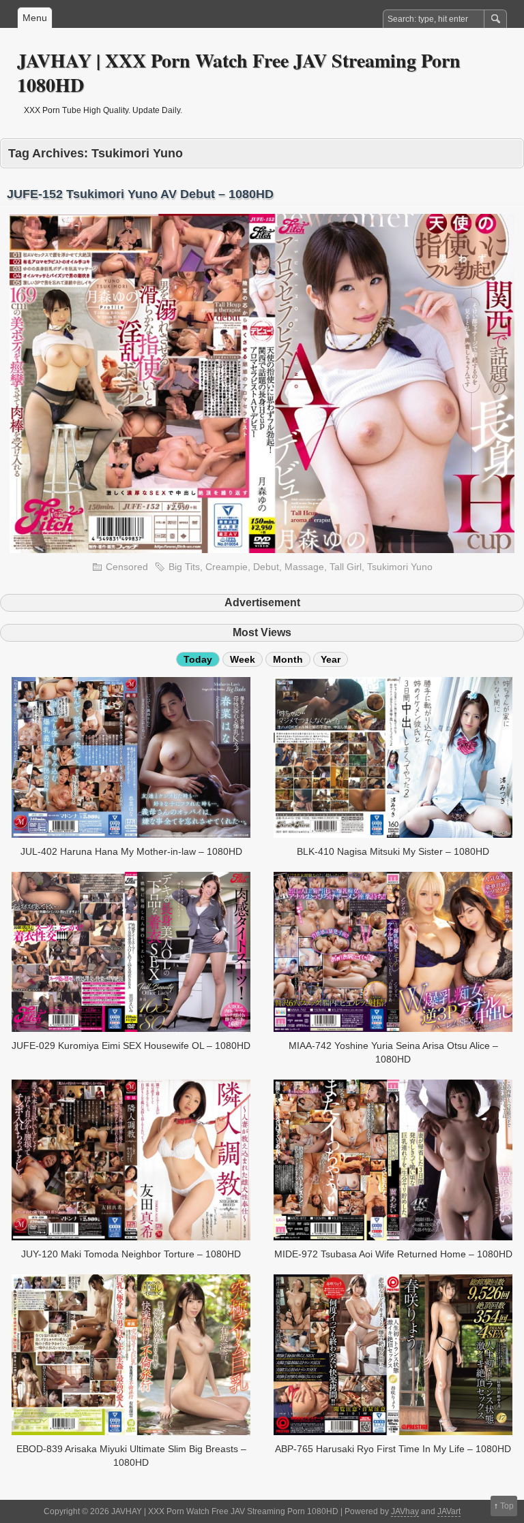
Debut (266, 566)
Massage (304, 566)
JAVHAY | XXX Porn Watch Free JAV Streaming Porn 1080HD (239, 72)
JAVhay (405, 1511)
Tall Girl (346, 566)
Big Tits (184, 566)
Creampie (226, 566)
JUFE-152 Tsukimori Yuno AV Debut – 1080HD (140, 194)
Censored (127, 566)
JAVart (449, 1511)
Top (507, 1506)
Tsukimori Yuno (400, 566)
